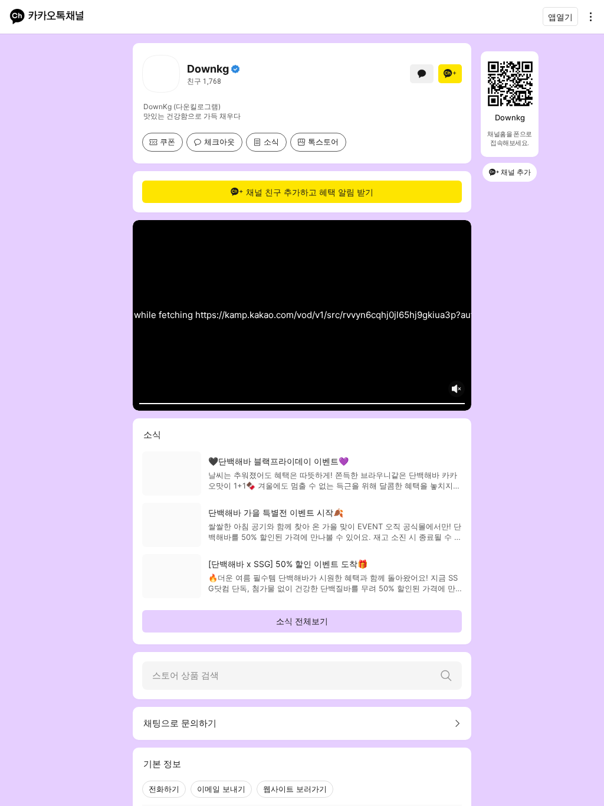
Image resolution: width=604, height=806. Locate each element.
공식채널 (235, 69)
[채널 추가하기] (450, 73)
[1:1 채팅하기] (422, 73)
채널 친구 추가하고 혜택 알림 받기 (309, 192)
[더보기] (587, 16)
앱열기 (560, 17)
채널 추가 (516, 172)
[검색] (446, 675)
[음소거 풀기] (456, 389)
